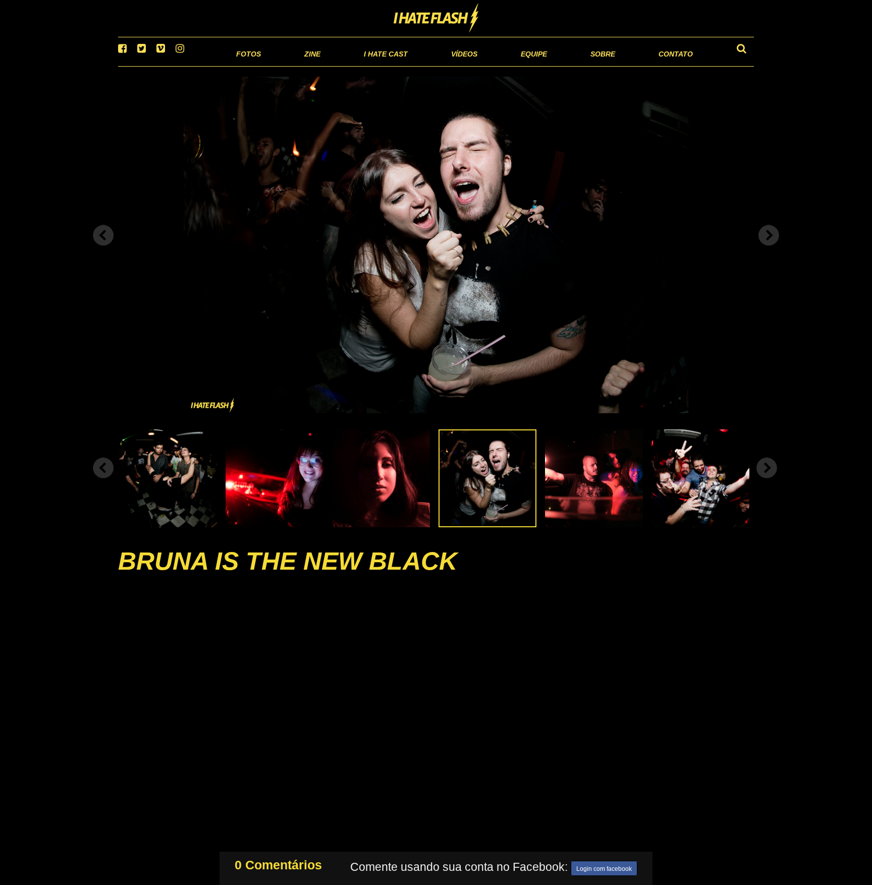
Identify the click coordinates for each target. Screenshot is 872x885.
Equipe (505, 65)
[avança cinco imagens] (103, 480)
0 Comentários (278, 863)
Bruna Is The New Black (287, 574)
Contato (666, 65)
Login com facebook (604, 866)
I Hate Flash (436, 19)
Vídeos (426, 65)
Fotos (178, 65)
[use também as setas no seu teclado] (103, 248)
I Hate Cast (331, 65)
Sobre (582, 65)
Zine (247, 65)
